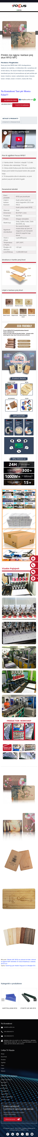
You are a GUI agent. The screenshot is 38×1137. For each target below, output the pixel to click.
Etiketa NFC (4, 1088)
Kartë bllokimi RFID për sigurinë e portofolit (9, 1008)
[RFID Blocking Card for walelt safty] (9, 996)
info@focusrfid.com (27, 99)
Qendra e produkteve (6, 1079)
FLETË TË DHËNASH (22, 105)
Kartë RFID (4, 1085)
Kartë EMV (4, 1082)
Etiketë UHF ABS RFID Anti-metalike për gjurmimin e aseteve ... (28, 1008)
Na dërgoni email (10, 100)
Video (2, 1065)
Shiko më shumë (5, 1099)
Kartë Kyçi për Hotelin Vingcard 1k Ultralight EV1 (20, 965)
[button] (36, 33)
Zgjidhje (3, 1062)
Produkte (3, 1059)
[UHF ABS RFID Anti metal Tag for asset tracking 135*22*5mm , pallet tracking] (28, 996)
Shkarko (3, 1071)
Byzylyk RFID (5, 1094)
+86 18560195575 (9, 1031)
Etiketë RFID (4, 1091)
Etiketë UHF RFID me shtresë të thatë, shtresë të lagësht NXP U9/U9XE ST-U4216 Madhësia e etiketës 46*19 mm (18, 961)
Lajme (2, 1068)
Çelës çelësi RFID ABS (7, 1097)
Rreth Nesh (4, 1056)
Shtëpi (2, 1054)
